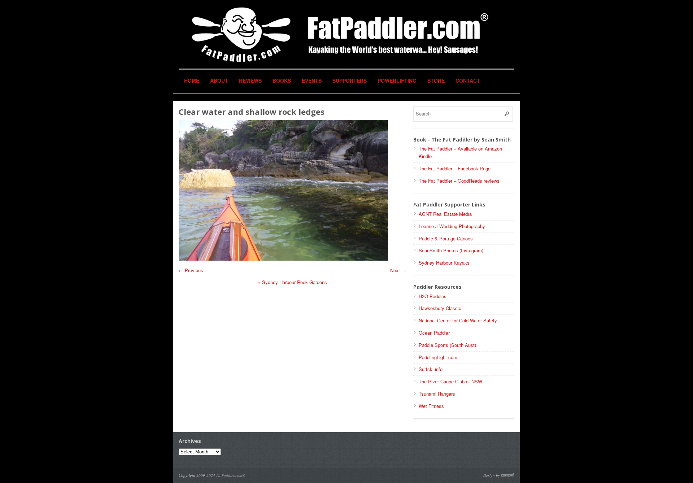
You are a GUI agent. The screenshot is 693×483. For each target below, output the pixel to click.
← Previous (191, 270)
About (219, 80)
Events (312, 80)
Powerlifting (397, 80)
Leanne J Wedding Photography (452, 226)
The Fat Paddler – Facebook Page (455, 168)
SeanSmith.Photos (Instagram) (451, 250)
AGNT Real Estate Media (445, 213)
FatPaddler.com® (230, 475)
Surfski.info (431, 369)
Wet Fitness (431, 405)
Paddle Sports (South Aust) (447, 344)
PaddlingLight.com (438, 357)
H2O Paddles (432, 296)
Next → (398, 270)
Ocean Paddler (434, 332)
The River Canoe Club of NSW (450, 381)
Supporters (349, 80)
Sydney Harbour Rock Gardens (292, 282)
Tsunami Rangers (437, 393)
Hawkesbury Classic (440, 308)
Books (282, 80)
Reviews (250, 80)
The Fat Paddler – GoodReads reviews (459, 180)
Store (436, 80)
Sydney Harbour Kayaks (444, 262)
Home (191, 80)
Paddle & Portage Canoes (446, 238)
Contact (468, 80)
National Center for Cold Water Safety (458, 320)
